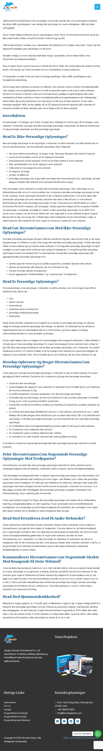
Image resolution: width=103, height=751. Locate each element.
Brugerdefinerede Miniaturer (17, 720)
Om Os (7, 706)
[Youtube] (64, 721)
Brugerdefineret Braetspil (15, 713)
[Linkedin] (71, 721)
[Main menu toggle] (97, 7)
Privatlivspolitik (92, 738)
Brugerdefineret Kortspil (15, 716)
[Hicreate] (77, 721)
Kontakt (7, 709)
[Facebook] (57, 721)
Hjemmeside (10, 702)
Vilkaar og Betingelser (73, 738)
